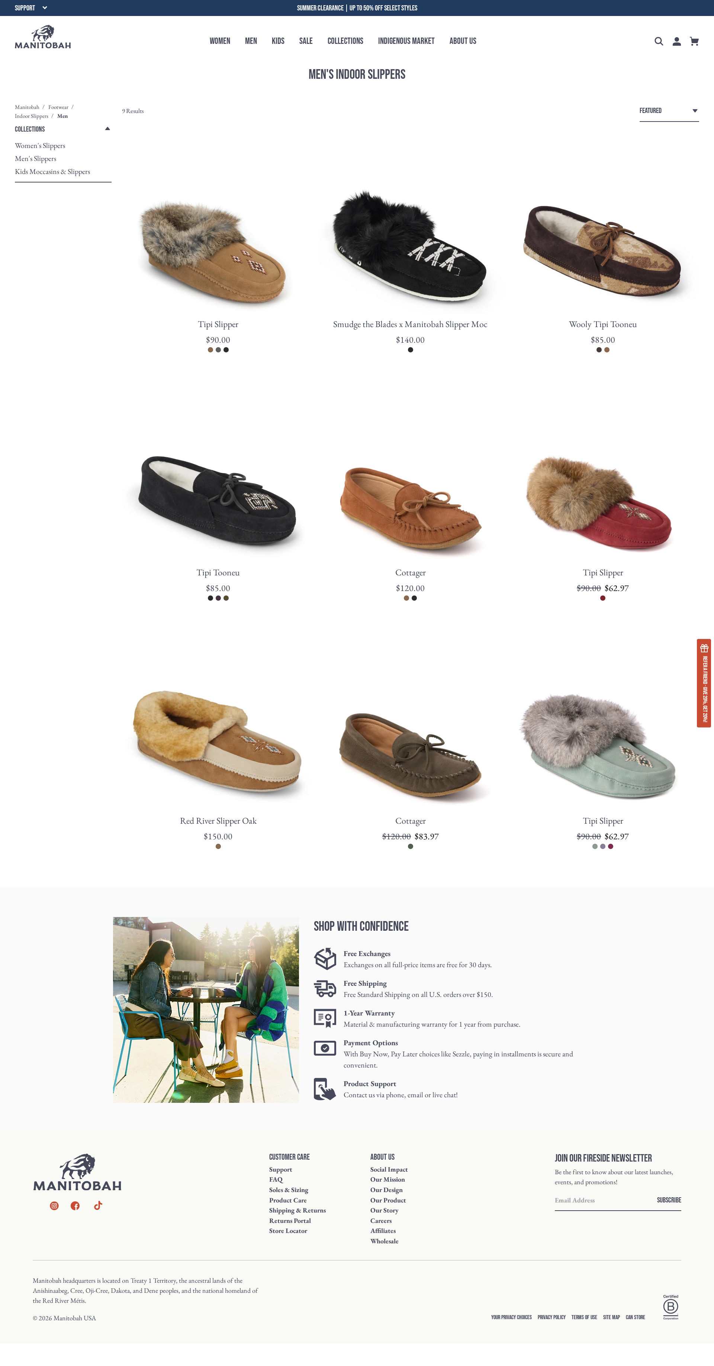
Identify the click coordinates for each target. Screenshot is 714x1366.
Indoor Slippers (31, 115)
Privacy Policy (552, 1317)
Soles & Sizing (288, 1189)
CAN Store (635, 1317)
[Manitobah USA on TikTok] (98, 1209)
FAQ (276, 1179)
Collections (345, 41)
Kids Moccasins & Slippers (52, 171)
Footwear (58, 106)
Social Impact (389, 1169)
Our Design (386, 1189)
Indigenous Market (406, 41)
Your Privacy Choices (511, 1317)
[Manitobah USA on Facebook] (75, 1207)
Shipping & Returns (297, 1210)
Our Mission (387, 1179)
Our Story (384, 1210)
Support (280, 1169)
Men (251, 41)
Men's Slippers (35, 158)
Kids (278, 41)
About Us (463, 41)
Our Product (388, 1200)
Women (220, 41)
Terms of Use (584, 1317)
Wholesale (384, 1241)
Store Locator (288, 1230)
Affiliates (383, 1230)
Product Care (288, 1200)
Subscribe (669, 1200)
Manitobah (27, 106)
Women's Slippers (40, 145)
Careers (381, 1220)
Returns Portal (290, 1220)
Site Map (611, 1317)
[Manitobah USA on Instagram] (54, 1207)
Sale (306, 41)
